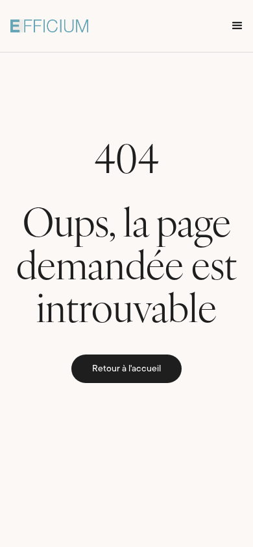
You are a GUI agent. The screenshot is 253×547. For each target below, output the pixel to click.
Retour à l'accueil (126, 369)
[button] (237, 25)
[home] (49, 26)
